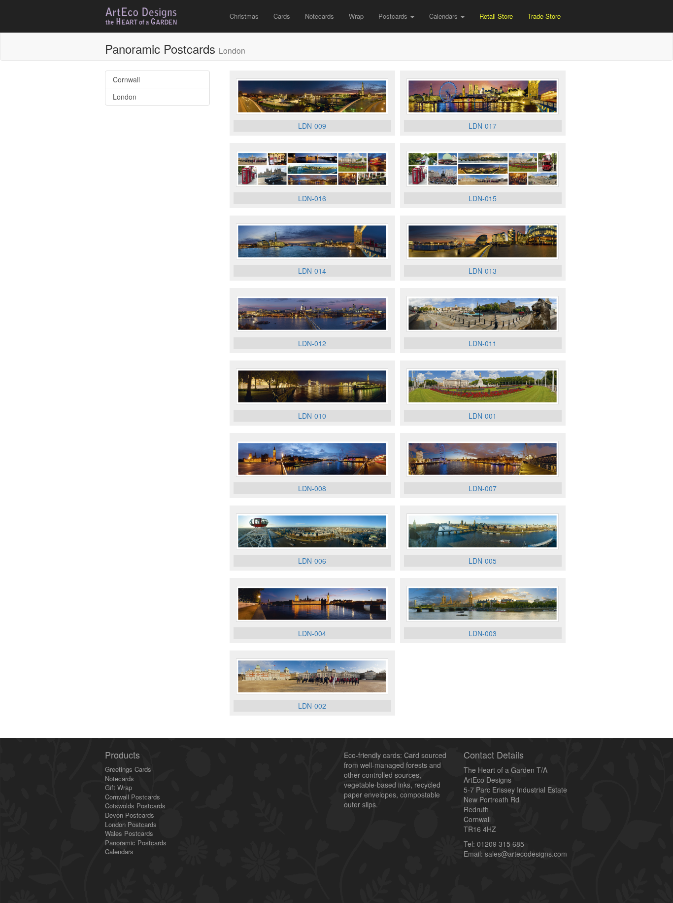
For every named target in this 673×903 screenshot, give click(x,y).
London (124, 97)
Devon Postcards (129, 815)
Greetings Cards (128, 769)
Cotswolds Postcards (135, 805)
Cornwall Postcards (132, 796)
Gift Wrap (118, 787)
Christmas (244, 16)
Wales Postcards (129, 833)
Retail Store (496, 16)
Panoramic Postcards (136, 842)
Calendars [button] (444, 16)
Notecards (319, 16)
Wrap (356, 16)
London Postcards (131, 824)
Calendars (119, 851)
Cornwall (126, 79)
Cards (281, 16)
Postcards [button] (393, 16)
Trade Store (544, 16)
